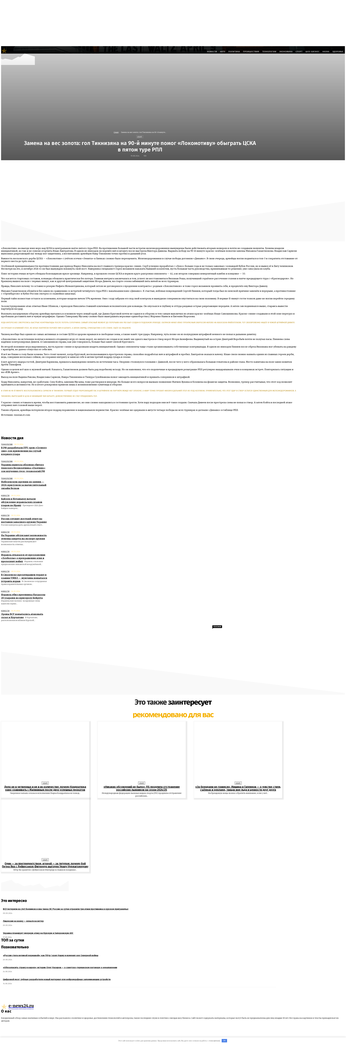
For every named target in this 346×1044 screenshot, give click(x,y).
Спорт (116, 132)
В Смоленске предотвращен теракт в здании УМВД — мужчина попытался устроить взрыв (24, 578)
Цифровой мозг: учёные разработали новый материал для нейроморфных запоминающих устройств (57, 979)
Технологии (7, 444)
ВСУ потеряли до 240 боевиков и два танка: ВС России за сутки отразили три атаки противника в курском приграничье (65, 909)
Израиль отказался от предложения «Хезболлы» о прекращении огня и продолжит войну (23, 558)
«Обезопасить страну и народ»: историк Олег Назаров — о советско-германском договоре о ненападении (60, 967)
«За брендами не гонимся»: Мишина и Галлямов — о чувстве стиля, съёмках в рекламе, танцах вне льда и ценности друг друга (238, 788)
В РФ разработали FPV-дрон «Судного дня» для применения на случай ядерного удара (24, 450)
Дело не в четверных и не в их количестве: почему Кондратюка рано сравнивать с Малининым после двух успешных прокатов (45, 788)
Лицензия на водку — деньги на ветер (23, 921)
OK (224, 1041)
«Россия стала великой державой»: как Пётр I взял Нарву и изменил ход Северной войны (50, 955)
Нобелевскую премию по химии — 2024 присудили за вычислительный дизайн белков (23, 485)
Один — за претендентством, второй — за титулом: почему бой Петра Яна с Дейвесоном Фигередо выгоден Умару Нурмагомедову (45, 865)
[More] (239, 166)
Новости (5, 495)
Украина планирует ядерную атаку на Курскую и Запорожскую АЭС (38, 933)
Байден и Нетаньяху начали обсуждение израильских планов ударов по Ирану (21, 502)
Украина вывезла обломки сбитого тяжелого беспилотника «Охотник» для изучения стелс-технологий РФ (23, 468)
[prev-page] (171, 876)
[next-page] (174, 876)
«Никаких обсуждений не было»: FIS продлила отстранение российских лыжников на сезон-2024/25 (142, 788)
